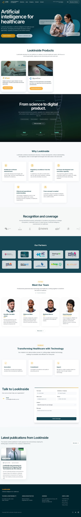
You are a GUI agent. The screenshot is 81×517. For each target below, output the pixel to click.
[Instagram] (72, 512)
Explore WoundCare (36, 87)
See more (75, 441)
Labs (27, 2)
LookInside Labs (65, 498)
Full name (39, 388)
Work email (39, 394)
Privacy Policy (65, 502)
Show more (39, 328)
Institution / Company (62, 388)
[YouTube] (75, 512)
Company (31, 2)
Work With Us (65, 500)
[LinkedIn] (78, 512)
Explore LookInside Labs (24, 35)
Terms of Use (65, 504)
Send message (56, 416)
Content (37, 2)
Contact (42, 2)
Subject (38, 400)
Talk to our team (39, 123)
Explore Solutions (7, 35)
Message (39, 406)
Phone (58, 394)
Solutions (22, 2)
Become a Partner (74, 2)
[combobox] (56, 403)
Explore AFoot (7, 86)
